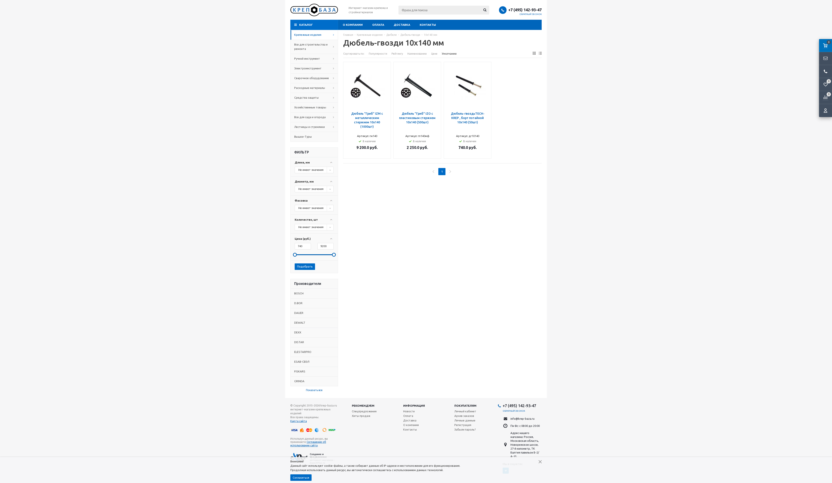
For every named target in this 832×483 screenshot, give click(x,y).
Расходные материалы (309, 87)
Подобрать (305, 266)
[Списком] (540, 53)
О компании (353, 24)
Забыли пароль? (465, 429)
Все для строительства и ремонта (311, 46)
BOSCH (299, 293)
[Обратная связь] (825, 58)
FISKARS (299, 371)
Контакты (428, 24)
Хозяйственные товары (310, 107)
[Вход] (825, 110)
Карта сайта (298, 421)
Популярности (378, 53)
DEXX (297, 332)
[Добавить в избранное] (386, 73)
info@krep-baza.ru (522, 418)
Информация (414, 405)
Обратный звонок (530, 14)
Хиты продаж (361, 415)
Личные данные (464, 420)
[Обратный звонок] (825, 71)
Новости (409, 411)
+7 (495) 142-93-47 (525, 10)
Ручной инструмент (307, 58)
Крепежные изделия (307, 34)
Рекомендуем (363, 405)
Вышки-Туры (303, 136)
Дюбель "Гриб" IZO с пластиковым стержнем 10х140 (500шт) (417, 118)
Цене (434, 53)
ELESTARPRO (302, 351)
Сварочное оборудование (311, 78)
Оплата (378, 24)
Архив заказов (464, 415)
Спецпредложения (364, 411)
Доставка (402, 24)
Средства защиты (306, 97)
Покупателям (465, 405)
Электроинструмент (308, 68)
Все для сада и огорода (310, 117)
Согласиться (301, 477)
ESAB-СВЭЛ (301, 361)
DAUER (298, 312)
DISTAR (299, 342)
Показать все (314, 390)
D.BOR (298, 303)
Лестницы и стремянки (309, 126)
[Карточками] (534, 53)
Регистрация (462, 424)
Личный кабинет (465, 411)
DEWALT (299, 322)
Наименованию (417, 53)
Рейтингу (397, 53)
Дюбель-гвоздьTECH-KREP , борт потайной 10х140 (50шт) (467, 118)
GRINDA (299, 381)
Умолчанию (449, 53)
